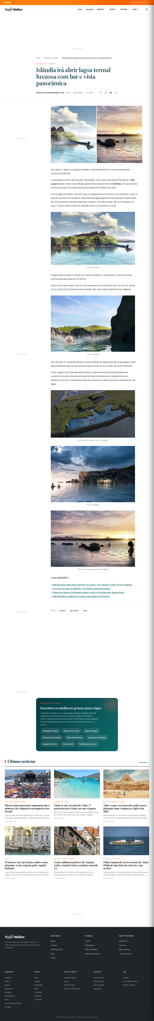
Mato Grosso (69, 985)
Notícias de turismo (51, 58)
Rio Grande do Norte (13, 1003)
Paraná (126, 978)
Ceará (7, 985)
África (53, 958)
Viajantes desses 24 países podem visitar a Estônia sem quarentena (88, 592)
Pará (36, 989)
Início (80, 9)
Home (38, 58)
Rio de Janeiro (99, 985)
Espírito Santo (99, 978)
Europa (54, 945)
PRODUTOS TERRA (139, 2)
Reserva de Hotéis (71, 731)
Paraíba (8, 992)
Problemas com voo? (87, 744)
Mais (135, 9)
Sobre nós (123, 941)
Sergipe (8, 1007)
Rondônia (38, 992)
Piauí (7, 999)
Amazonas (38, 985)
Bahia (7, 981)
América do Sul (57, 949)
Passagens (89, 945)
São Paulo (98, 989)
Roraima (37, 996)
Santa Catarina (129, 985)
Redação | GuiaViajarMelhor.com (50, 92)
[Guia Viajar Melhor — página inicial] (14, 9)
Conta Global (68, 744)
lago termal (74, 611)
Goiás (66, 981)
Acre (36, 978)
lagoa (85, 611)
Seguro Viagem (91, 731)
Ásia (52, 954)
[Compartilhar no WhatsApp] (111, 93)
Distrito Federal (70, 978)
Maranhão (9, 989)
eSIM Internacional (74, 737)
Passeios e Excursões (52, 737)
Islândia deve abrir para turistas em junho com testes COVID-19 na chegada (92, 584)
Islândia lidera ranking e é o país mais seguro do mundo (81, 596)
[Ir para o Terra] (9, 2)
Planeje (124, 9)
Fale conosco (124, 949)
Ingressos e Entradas (97, 737)
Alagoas (8, 978)
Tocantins (38, 999)
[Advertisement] (77, 31)
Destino (100, 9)
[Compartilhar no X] (106, 93)
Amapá (37, 981)
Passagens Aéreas (50, 731)
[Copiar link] (116, 93)
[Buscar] (146, 9)
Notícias (90, 9)
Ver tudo (143, 762)
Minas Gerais (99, 981)
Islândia (62, 611)
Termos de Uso (125, 954)
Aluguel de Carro (50, 744)
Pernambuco (10, 996)
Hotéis (87, 941)
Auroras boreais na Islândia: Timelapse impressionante (81, 588)
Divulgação (104, 569)
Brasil (112, 9)
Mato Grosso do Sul (72, 989)
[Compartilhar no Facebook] (101, 93)
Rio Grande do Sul (130, 981)
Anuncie (122, 945)
